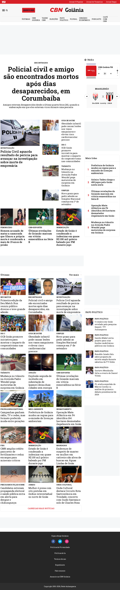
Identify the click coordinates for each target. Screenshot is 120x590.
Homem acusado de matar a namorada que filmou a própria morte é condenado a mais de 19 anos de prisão (12, 237)
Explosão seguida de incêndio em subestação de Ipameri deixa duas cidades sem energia (40, 382)
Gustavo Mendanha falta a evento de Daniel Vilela (106, 373)
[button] (91, 71)
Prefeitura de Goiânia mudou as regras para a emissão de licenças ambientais (103, 169)
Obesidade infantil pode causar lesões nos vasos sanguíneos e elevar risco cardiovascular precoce (71, 131)
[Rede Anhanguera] (4, 2)
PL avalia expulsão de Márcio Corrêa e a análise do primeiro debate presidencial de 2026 (105, 389)
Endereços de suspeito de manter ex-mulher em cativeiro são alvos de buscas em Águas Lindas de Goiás (68, 456)
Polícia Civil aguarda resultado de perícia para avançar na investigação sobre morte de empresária (19, 158)
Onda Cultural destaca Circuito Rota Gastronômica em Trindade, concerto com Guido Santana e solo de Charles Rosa (68, 495)
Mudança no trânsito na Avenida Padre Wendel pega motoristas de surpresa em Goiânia (69, 177)
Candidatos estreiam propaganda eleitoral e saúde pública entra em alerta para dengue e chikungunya (12, 495)
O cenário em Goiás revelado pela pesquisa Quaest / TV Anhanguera (105, 326)
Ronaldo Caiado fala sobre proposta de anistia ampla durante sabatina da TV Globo (105, 358)
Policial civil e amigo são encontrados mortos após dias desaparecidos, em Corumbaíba (41, 83)
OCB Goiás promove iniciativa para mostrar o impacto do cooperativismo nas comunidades (71, 154)
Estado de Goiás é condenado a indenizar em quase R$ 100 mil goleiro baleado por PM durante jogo (67, 237)
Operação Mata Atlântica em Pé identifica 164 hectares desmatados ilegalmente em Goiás (103, 210)
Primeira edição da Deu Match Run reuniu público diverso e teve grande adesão (12, 306)
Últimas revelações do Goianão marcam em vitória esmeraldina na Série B (40, 236)
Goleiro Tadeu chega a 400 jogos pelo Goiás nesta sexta (103, 182)
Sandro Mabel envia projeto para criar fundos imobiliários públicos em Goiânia (104, 342)
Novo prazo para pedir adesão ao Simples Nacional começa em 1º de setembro (70, 199)
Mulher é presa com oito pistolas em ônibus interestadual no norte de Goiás (40, 492)
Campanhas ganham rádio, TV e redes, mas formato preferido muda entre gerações (12, 417)
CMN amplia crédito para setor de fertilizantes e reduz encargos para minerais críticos (12, 454)
